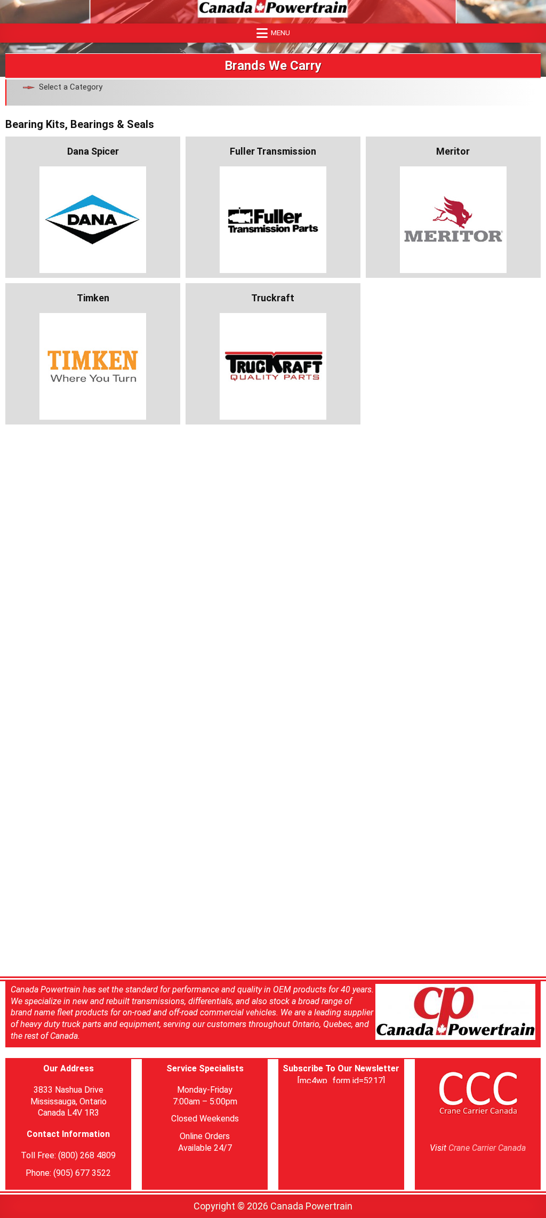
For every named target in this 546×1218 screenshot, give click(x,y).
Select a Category (70, 87)
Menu (280, 33)
